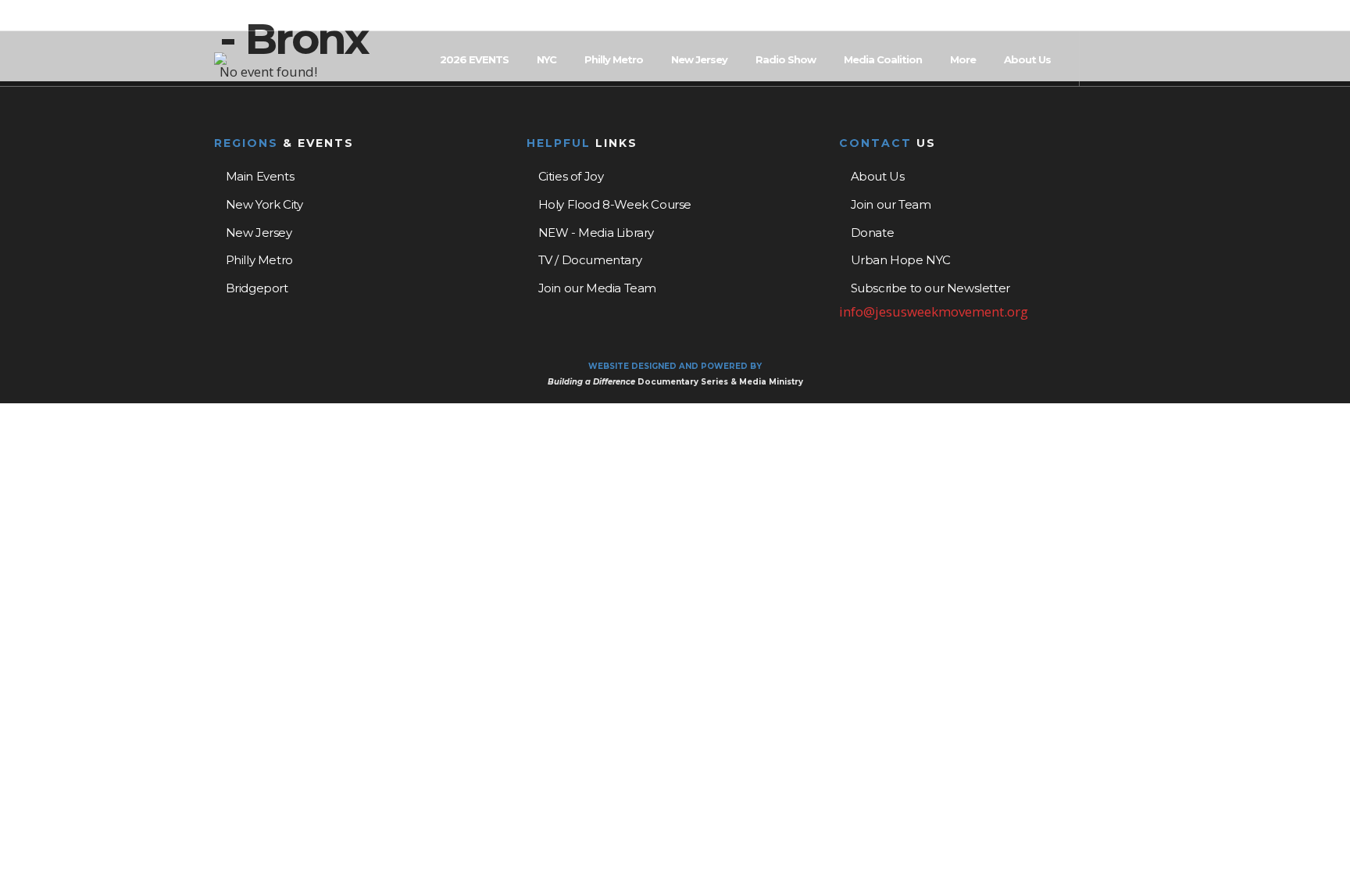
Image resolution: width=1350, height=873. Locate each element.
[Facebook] (1090, 16)
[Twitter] (1111, 16)
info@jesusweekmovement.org (933, 311)
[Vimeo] (1131, 16)
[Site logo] (220, 58)
